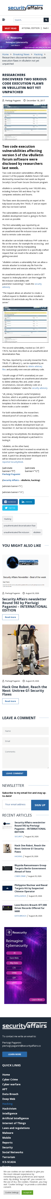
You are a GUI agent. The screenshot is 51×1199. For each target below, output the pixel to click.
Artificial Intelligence (15, 1118)
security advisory (39, 388)
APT (4, 1089)
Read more (10, 617)
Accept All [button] (27, 1192)
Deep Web (8, 1099)
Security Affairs (11, 480)
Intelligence (20, 896)
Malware (7, 1133)
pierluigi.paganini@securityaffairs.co (21, 1045)
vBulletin (37, 532)
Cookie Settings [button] (12, 1192)
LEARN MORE (14, 1054)
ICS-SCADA (9, 1162)
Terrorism (8, 1157)
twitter (11, 508)
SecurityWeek (17, 462)
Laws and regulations (16, 1128)
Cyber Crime (20, 876)
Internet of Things (14, 1123)
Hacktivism (9, 1108)
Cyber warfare (11, 1084)
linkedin (28, 502)
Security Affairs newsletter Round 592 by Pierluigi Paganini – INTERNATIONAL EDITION (24, 604)
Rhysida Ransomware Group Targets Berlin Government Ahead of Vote (30, 868)
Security (19, 836)
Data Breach (20, 916)
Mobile (6, 1137)
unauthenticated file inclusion (16, 532)
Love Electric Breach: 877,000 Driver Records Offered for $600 (31, 908)
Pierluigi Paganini (13, 100)
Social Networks (12, 1152)
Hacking (38, 54)
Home (5, 54)
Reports (7, 1142)
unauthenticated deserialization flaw (19, 525)
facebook (12, 502)
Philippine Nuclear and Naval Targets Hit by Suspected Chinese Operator (31, 888)
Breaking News (21, 54)
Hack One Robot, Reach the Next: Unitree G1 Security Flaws (24, 691)
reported (6, 462)
